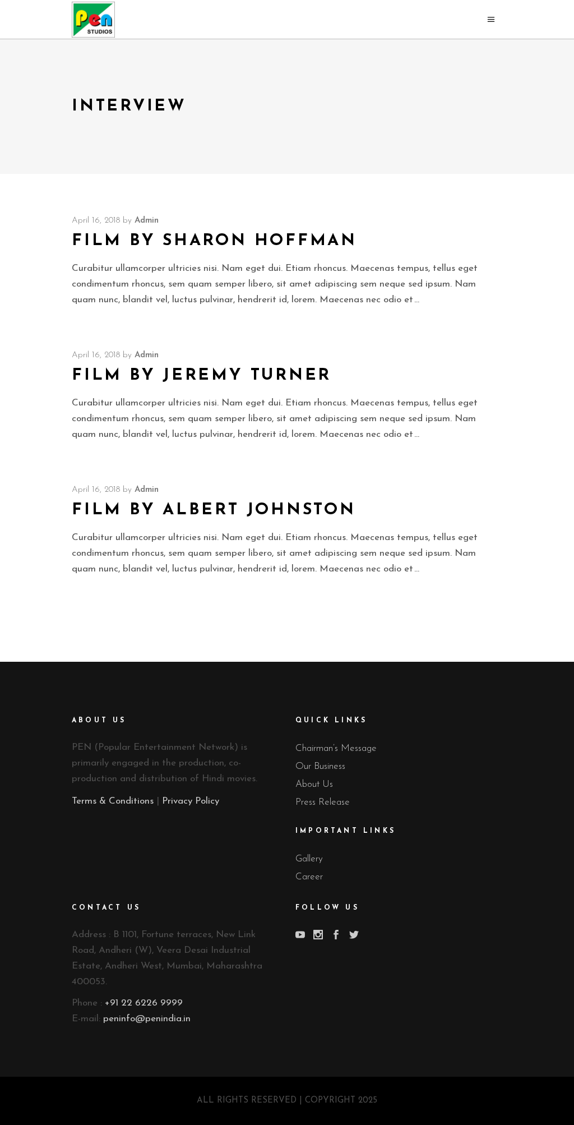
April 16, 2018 (96, 220)
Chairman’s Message (336, 748)
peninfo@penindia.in (147, 1018)
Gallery (309, 859)
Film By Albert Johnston (214, 510)
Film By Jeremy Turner (201, 375)
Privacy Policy (190, 801)
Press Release (322, 802)
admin (147, 220)
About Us (314, 784)
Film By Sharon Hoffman (214, 241)
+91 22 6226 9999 (144, 1003)
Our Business (320, 766)
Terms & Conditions (113, 801)
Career (309, 877)
